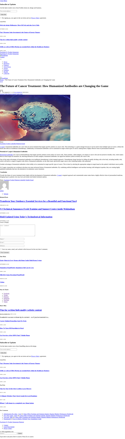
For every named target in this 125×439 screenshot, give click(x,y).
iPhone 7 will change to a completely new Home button (17, 403)
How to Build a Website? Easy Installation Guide (27, 419)
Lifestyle (6, 73)
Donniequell (7, 419)
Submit (20, 433)
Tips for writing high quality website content (13, 39)
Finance (6, 65)
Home (2, 80)
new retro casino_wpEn (10, 415)
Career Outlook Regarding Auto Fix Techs (13, 321)
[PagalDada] (4, 55)
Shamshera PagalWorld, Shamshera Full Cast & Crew (17, 267)
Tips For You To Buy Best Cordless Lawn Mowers (15, 388)
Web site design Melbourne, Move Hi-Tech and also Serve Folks (19, 25)
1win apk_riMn (8, 417)
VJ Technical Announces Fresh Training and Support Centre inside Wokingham (37, 209)
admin (6, 92)
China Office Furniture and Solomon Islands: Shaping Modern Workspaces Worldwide (48, 414)
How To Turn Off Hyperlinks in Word (12, 328)
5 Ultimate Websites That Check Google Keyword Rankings (18, 396)
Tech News (7, 67)
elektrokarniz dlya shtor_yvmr (12, 414)
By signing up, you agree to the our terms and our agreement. (24, 18)
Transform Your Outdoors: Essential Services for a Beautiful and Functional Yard (38, 201)
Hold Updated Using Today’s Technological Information (26, 217)
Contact (2, 57)
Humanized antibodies (6, 154)
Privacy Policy (35, 18)
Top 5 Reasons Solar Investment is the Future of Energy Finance (20, 32)
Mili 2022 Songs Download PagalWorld (12, 275)
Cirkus (2, 282)
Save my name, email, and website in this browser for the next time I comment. (25, 249)
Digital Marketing (5, 314)
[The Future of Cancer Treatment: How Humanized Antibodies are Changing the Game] (35, 140)
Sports (6, 68)
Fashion (6, 70)
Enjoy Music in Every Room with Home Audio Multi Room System (21, 260)
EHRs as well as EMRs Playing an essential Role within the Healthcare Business (24, 47)
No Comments (18, 92)
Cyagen (2, 147)
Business (6, 63)
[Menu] (0, 59)
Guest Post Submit (9, 427)
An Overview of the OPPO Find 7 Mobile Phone (15, 335)
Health (6, 72)
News (5, 62)
